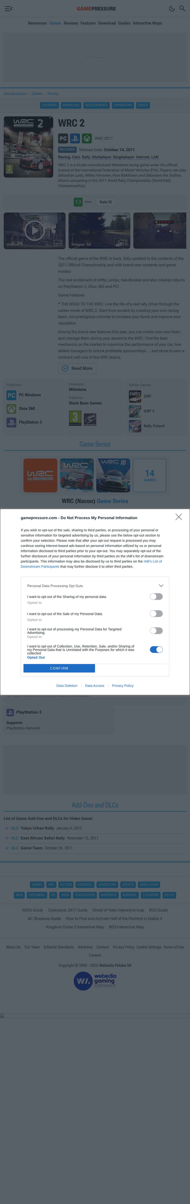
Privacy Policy (123, 686)
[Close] (180, 518)
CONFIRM (59, 668)
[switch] (156, 596)
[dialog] (95, 602)
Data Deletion (66, 686)
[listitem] (95, 585)
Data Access (94, 686)
